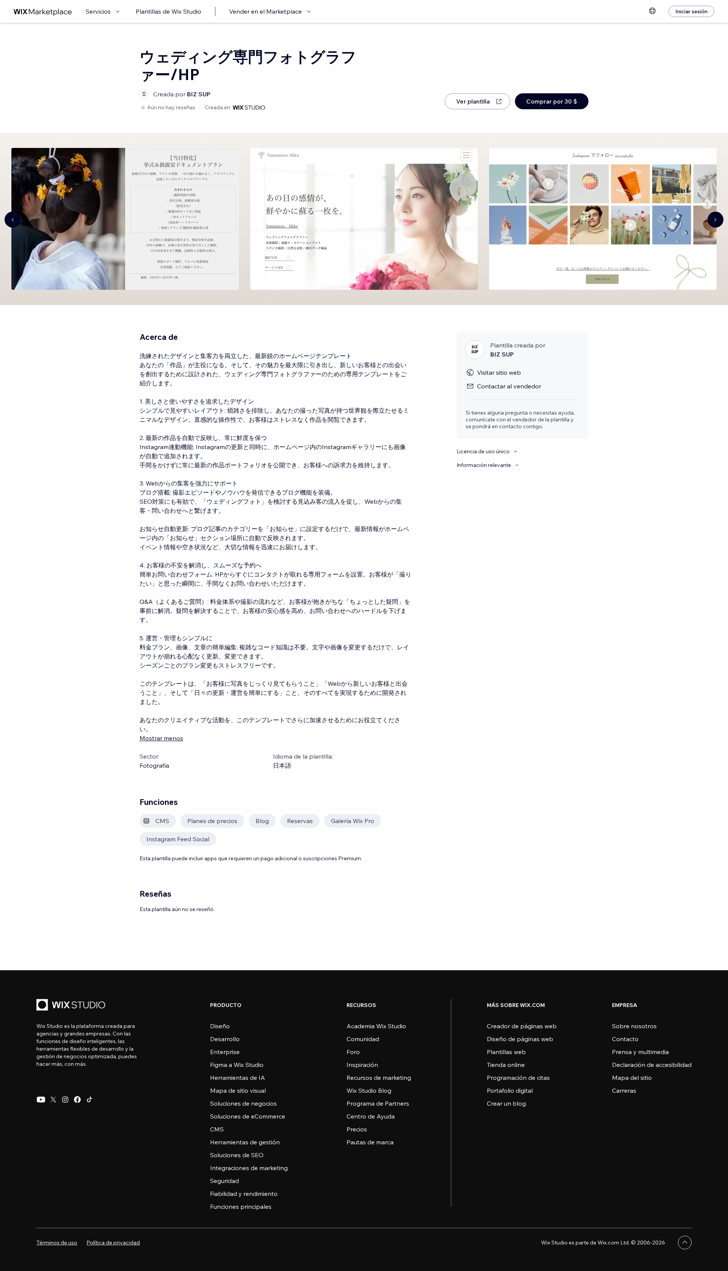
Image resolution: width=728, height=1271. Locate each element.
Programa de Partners (378, 1103)
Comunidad (363, 1039)
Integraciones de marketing (249, 1168)
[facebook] (77, 1099)
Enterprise (225, 1052)
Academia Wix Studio (376, 1026)
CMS (217, 1129)
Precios (357, 1129)
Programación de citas (518, 1077)
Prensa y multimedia (640, 1052)
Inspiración (362, 1064)
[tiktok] (89, 1099)
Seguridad (224, 1181)
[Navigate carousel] (12, 220)
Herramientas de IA (237, 1077)
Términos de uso (56, 1242)
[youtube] (41, 1099)
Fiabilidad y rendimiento (244, 1193)
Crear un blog (506, 1103)
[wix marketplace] (43, 11)
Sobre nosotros (634, 1026)
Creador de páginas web (522, 1026)
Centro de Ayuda (371, 1116)
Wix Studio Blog (369, 1090)
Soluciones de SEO (237, 1155)
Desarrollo (225, 1039)
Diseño (220, 1026)
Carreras (624, 1090)
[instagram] (65, 1099)
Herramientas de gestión (245, 1142)
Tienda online (506, 1064)
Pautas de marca (370, 1142)
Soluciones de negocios (243, 1103)
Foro (353, 1052)
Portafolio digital (510, 1090)
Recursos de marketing (379, 1077)
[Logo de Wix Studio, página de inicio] (72, 1005)
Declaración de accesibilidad (652, 1064)
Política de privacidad (113, 1242)
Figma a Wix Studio (237, 1064)
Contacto (625, 1039)
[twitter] (53, 1099)
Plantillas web (506, 1052)
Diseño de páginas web (520, 1039)
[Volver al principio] (685, 1242)
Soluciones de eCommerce (247, 1116)
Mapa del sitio (632, 1077)
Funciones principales (240, 1206)
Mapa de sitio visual (238, 1090)
